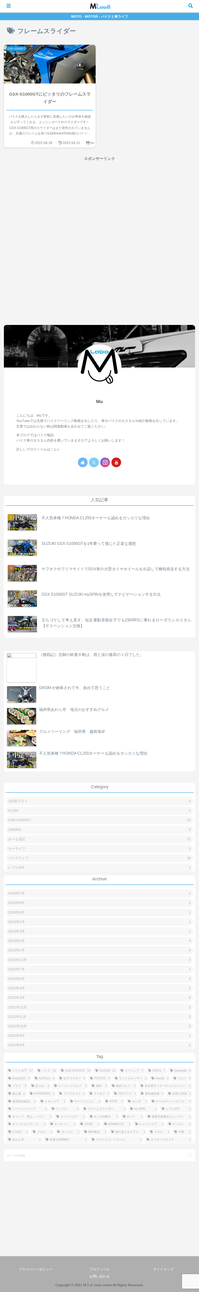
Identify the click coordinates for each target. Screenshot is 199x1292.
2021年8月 (99, 1045)
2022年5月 (99, 979)
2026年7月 (99, 893)
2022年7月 (99, 969)
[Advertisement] (99, 196)
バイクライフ (99, 858)
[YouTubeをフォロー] (116, 462)
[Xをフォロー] (94, 462)
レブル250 (99, 867)
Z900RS (99, 830)
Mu (99, 401)
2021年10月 (99, 1026)
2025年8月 (99, 903)
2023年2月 (99, 941)
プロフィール (99, 1269)
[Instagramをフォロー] (105, 462)
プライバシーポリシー (36, 1269)
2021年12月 (99, 1007)
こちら (55, 449)
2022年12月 (99, 960)
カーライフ (99, 848)
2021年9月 (99, 1035)
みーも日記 (99, 839)
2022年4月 (99, 988)
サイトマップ (163, 1269)
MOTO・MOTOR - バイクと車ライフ (99, 16)
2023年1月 (99, 950)
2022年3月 (99, 997)
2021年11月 (99, 1017)
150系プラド (99, 801)
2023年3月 (99, 931)
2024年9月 (99, 912)
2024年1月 (99, 922)
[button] (190, 1155)
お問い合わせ (99, 1276)
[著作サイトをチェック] (83, 462)
